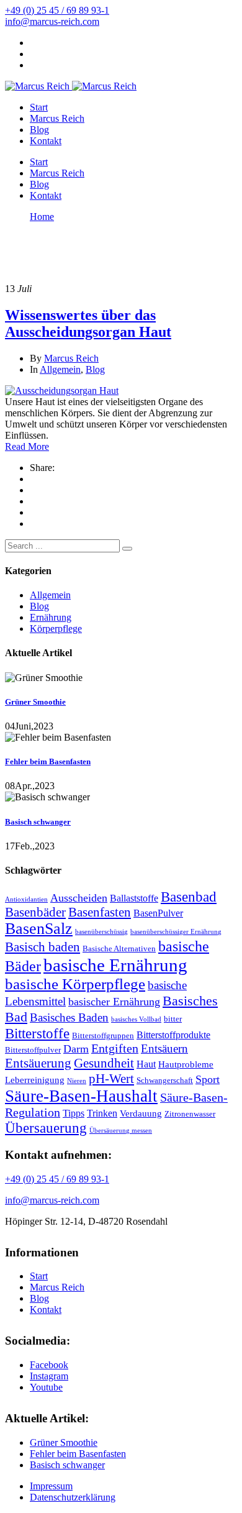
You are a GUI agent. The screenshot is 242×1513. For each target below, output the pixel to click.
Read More (27, 446)
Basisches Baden (69, 1017)
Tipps (73, 1113)
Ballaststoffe (134, 898)
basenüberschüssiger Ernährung (176, 931)
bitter (173, 1018)
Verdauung (141, 1113)
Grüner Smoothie (35, 701)
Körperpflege (56, 628)
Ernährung (50, 617)
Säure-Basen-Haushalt (81, 1096)
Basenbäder (35, 912)
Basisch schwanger (38, 821)
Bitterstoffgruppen (103, 1035)
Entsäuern (164, 1048)
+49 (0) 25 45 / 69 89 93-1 (57, 10)
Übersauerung (46, 1128)
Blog (39, 129)
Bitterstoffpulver (33, 1049)
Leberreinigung (35, 1080)
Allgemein (60, 369)
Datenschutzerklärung (72, 1497)
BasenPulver (158, 913)
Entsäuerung (38, 1063)
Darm (76, 1049)
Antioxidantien (26, 899)
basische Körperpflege (75, 984)
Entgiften (114, 1048)
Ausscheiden (78, 898)
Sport (207, 1079)
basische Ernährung (115, 965)
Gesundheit (104, 1063)
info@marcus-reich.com (52, 21)
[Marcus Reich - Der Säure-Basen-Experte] (37, 86)
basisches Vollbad (136, 1019)
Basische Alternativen (119, 948)
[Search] (127, 549)
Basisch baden (42, 947)
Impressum (51, 1486)
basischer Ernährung (114, 1001)
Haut (146, 1064)
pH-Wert (111, 1078)
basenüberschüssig (101, 931)
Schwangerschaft (165, 1080)
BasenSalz (39, 929)
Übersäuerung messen (120, 1130)
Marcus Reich (57, 118)
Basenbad (189, 897)
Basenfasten (99, 912)
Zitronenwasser (189, 1113)
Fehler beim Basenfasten (48, 761)
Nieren (76, 1080)
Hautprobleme (185, 1064)
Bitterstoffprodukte (173, 1035)
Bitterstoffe (37, 1033)
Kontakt (45, 140)
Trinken (102, 1113)
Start (39, 107)
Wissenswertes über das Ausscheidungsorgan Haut (88, 323)
